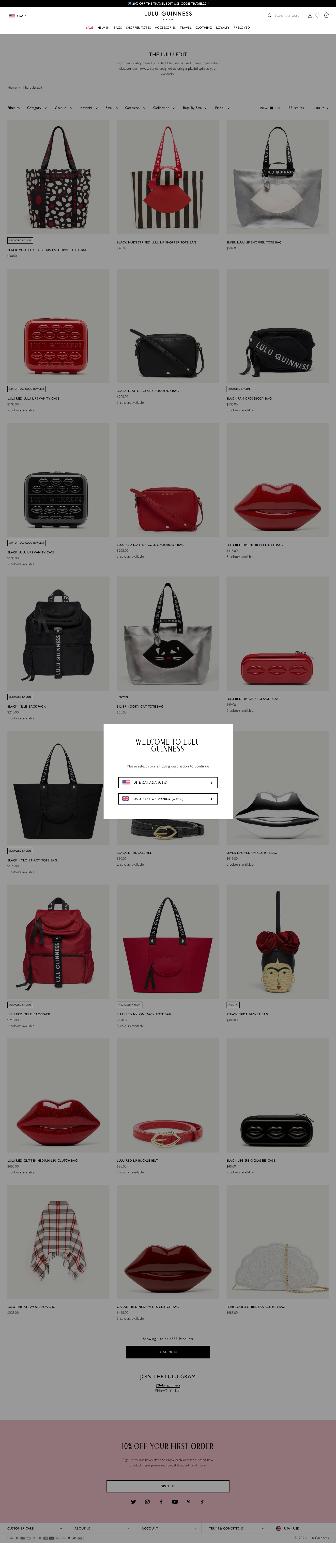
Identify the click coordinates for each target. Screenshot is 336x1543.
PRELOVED (242, 27)
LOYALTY (222, 27)
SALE (89, 27)
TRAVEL (185, 27)
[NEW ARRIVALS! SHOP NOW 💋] (168, 3)
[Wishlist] (317, 16)
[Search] (270, 15)
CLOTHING (204, 27)
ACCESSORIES (165, 27)
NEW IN (103, 27)
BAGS (118, 27)
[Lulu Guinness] (168, 16)
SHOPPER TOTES (138, 27)
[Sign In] (310, 16)
